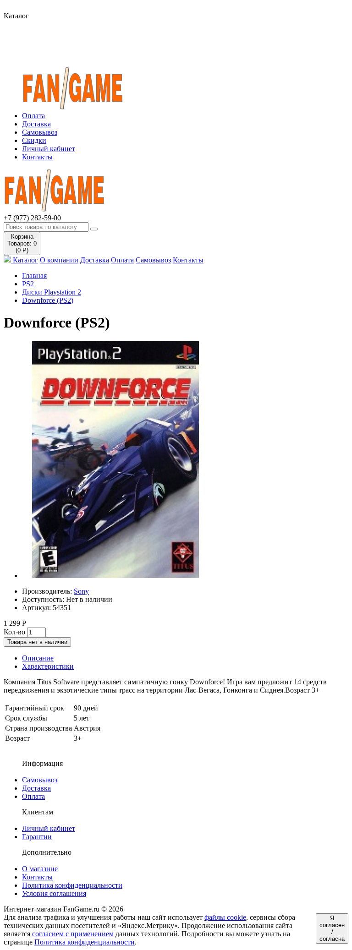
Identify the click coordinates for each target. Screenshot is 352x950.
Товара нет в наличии (37, 642)
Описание (38, 658)
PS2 (28, 284)
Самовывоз (39, 132)
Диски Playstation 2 (51, 292)
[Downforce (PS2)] (115, 575)
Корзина (22, 243)
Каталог (24, 260)
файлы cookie (225, 917)
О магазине (40, 869)
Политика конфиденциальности (72, 885)
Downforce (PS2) (47, 300)
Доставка (36, 124)
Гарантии (37, 837)
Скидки (34, 140)
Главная (34, 275)
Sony (81, 591)
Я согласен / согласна (332, 928)
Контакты (37, 157)
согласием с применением (73, 934)
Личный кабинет (48, 149)
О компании (59, 260)
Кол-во (14, 632)
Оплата (33, 116)
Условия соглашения (54, 893)
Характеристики (48, 666)
